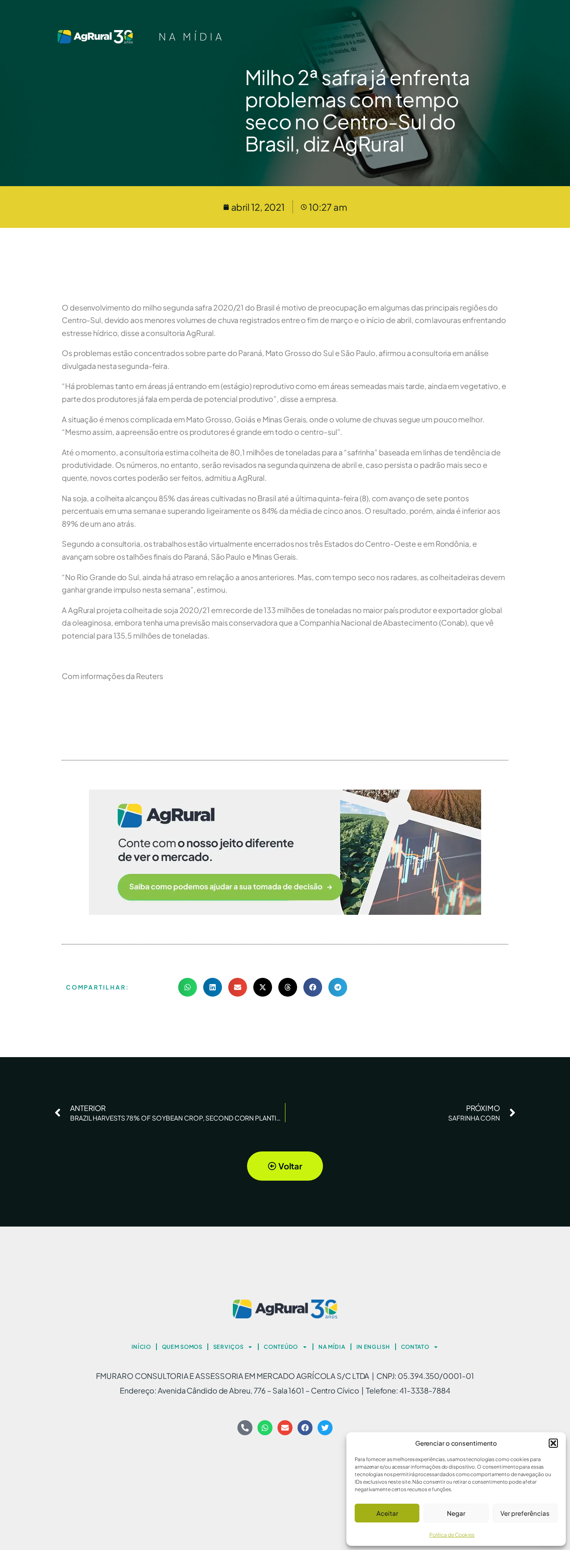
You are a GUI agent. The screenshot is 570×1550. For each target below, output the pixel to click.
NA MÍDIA (191, 36)
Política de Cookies (451, 1535)
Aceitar (387, 1513)
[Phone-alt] (244, 1427)
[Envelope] (285, 1427)
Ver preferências (525, 1513)
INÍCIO (141, 1346)
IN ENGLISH (373, 1346)
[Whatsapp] (264, 1427)
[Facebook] (305, 1427)
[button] (553, 1443)
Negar (456, 1513)
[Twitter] (325, 1427)
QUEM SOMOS (182, 1346)
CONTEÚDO (281, 1346)
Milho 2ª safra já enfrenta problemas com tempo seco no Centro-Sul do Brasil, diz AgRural (357, 110)
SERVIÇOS (228, 1346)
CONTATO (415, 1346)
